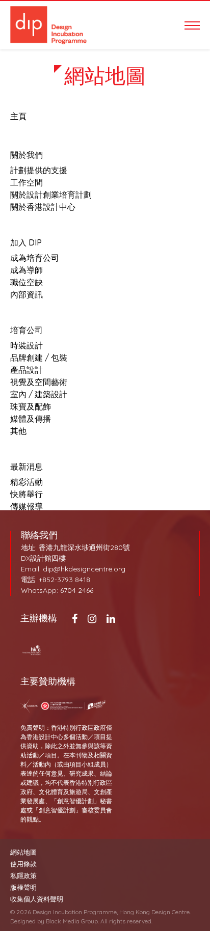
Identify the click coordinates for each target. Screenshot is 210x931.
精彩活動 (26, 482)
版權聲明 (23, 887)
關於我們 (26, 155)
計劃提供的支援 (38, 170)
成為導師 (26, 270)
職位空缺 (26, 282)
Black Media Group (72, 921)
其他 (18, 431)
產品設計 (26, 370)
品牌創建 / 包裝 (38, 357)
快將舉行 (26, 494)
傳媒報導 (26, 506)
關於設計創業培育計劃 (51, 194)
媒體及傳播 (30, 419)
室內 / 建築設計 (38, 394)
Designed (23, 921)
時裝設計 (26, 345)
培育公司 (26, 330)
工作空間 (26, 182)
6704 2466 (76, 590)
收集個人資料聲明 (36, 899)
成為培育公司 (34, 258)
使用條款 (23, 864)
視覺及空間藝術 (38, 382)
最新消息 (26, 466)
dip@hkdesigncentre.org (84, 568)
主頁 (18, 116)
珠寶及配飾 (30, 406)
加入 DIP (26, 242)
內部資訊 (26, 294)
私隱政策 (23, 875)
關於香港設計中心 (42, 207)
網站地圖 (23, 852)
